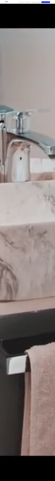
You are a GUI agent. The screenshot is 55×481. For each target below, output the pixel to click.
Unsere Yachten (27, 2)
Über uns (22, 2)
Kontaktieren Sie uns (45, 2)
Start (19, 2)
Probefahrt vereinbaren (36, 2)
